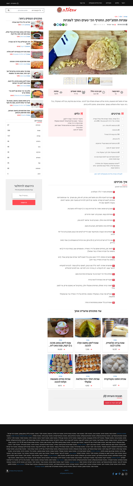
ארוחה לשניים (72, 455)
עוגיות (125, 17)
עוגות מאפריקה (33, 440)
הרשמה (24, 202)
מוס (113, 434)
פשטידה (112, 460)
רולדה (32, 438)
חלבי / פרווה (41, 434)
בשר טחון (44, 453)
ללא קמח (84, 440)
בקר (23, 147)
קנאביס (40, 466)
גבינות (46, 458)
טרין (28, 458)
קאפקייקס (102, 440)
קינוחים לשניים (60, 436)
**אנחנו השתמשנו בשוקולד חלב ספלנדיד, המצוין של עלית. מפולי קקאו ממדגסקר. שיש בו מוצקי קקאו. (106, 165)
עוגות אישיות (47, 440)
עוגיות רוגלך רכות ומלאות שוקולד (88, 380)
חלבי (120, 17)
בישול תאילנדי (31, 464)
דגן (28, 462)
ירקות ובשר (88, 458)
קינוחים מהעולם (103, 436)
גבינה (118, 438)
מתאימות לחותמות (119, 447)
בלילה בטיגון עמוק (26, 434)
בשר (98, 458)
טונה (94, 466)
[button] (121, 52)
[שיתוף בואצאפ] (63, 24)
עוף (23, 163)
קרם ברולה (47, 436)
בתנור (35, 460)
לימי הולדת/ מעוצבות (20, 54)
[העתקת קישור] (66, 24)
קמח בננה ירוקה (93, 444)
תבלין (114, 464)
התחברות (14, 3)
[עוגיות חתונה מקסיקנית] (115, 364)
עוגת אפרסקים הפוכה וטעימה (20, 61)
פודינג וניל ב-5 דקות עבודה (21, 22)
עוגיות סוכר (32, 449)
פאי (53, 458)
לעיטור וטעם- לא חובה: (112, 148)
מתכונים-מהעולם (99, 460)
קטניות (74, 464)
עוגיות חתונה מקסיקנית (115, 379)
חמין (52, 460)
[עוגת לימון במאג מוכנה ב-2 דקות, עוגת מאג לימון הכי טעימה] (60, 328)
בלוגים (117, 3)
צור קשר (124, 470)
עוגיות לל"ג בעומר (62, 447)
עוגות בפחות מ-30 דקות (61, 442)
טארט (70, 458)
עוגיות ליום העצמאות (26, 447)
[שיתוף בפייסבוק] (60, 24)
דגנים (18, 455)
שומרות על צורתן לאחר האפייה (65, 444)
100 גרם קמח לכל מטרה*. (111, 134)
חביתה (37, 458)
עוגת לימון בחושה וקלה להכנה (88, 344)
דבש (92, 440)
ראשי (123, 3)
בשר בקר (16, 453)
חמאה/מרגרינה (84, 451)
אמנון (86, 466)
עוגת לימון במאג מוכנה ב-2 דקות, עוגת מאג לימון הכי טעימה (60, 345)
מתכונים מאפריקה (119, 436)
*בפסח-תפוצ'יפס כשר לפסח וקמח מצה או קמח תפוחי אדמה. (106, 158)
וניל (33, 451)
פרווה (105, 434)
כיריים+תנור (12, 460)
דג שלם (77, 466)
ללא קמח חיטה (71, 440)
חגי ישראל (13, 434)
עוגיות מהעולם (80, 449)
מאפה (20, 458)
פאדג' (24, 438)
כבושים (11, 462)
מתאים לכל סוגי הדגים (54, 466)
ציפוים (23, 141)
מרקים (23, 152)
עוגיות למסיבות (46, 444)
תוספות (27, 46)
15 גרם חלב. (115, 139)
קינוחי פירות (70, 434)
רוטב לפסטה (85, 464)
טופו (61, 455)
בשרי (35, 455)
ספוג (53, 438)
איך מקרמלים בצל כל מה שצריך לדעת (19, 43)
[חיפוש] (8, 10)
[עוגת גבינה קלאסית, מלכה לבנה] (115, 328)
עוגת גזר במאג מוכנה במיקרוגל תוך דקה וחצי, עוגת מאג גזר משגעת (18, 72)
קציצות (34, 453)
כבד (25, 453)
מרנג (96, 434)
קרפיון (68, 466)
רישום (8, 3)
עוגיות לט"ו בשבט (77, 447)
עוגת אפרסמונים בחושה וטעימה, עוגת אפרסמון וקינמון (19, 111)
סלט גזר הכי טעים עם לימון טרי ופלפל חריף (19, 92)
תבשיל (54, 453)
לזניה (61, 458)
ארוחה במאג (70, 460)
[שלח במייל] (57, 24)
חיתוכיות (58, 440)
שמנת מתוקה (43, 451)
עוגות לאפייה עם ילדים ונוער (94, 442)
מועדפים (108, 3)
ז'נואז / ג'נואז (43, 438)
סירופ (25, 451)
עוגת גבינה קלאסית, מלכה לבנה (115, 344)
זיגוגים (81, 453)
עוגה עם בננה (77, 442)
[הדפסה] (55, 24)
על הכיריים (24, 460)
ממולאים (117, 455)
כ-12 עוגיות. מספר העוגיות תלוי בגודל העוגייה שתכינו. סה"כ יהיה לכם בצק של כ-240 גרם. (106, 120)
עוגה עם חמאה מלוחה (109, 444)
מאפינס (122, 440)
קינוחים (27, 25)
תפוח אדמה (54, 462)
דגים (23, 174)
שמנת (113, 440)
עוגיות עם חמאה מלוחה (110, 451)
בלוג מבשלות (26, 436)
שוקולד (109, 438)
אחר (80, 434)
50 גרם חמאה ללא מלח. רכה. (110, 125)
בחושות (23, 115)
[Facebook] (113, 474)
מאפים (23, 158)
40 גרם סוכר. (115, 130)
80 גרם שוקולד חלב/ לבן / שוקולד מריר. (107, 152)
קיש (78, 458)
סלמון (12, 464)
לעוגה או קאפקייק (106, 453)
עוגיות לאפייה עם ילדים (48, 449)
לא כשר (63, 453)
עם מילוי (63, 438)
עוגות (115, 340)
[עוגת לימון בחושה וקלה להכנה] (88, 328)
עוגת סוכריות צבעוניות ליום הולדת (18, 51)
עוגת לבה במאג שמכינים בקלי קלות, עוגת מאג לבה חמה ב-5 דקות (18, 33)
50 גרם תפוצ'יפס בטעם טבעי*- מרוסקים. (107, 143)
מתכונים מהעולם (20, 95)
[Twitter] (116, 474)
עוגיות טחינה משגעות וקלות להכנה (60, 380)
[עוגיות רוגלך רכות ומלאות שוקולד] (88, 364)
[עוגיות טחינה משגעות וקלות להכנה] (60, 364)
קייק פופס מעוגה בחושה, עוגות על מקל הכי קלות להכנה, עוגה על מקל (18, 102)
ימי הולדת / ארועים (55, 434)
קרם (118, 453)
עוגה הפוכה (22, 64)
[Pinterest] (119, 474)
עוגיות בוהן (20, 449)
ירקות (23, 46)
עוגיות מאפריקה (94, 449)
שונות (54, 451)
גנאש (72, 451)
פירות (72, 438)
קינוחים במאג (74, 436)
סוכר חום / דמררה (93, 447)
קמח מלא (121, 449)
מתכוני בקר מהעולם (87, 455)
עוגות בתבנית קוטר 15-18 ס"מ (28, 442)
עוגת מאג (23, 36)
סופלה (37, 436)
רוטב (105, 464)
